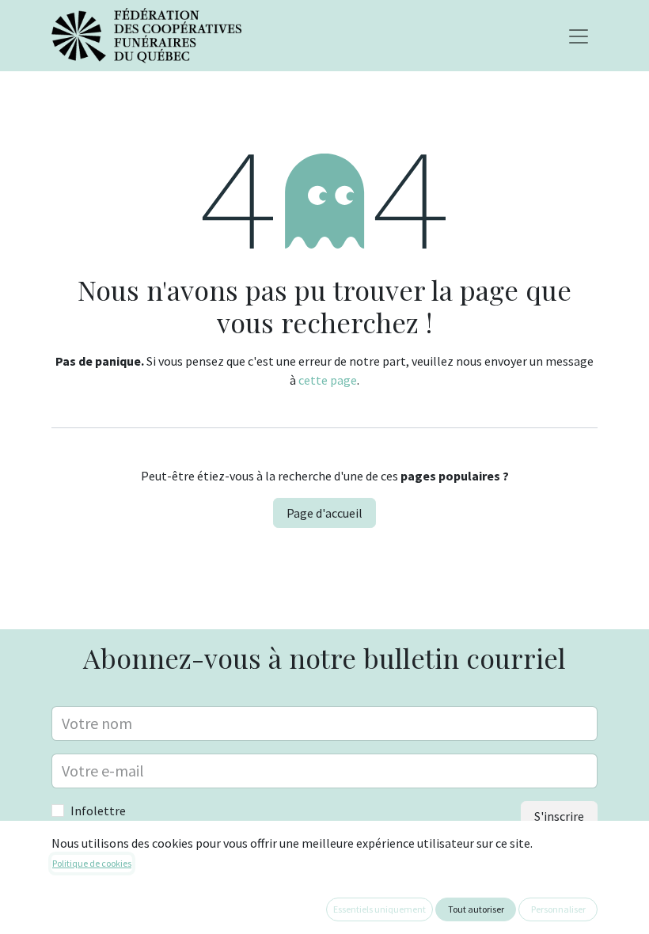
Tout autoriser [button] (476, 909)
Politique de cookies (91, 863)
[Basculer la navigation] (579, 35)
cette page (327, 380)
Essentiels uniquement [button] (379, 909)
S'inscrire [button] (559, 816)
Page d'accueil (324, 513)
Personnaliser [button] (558, 909)
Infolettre (98, 810)
